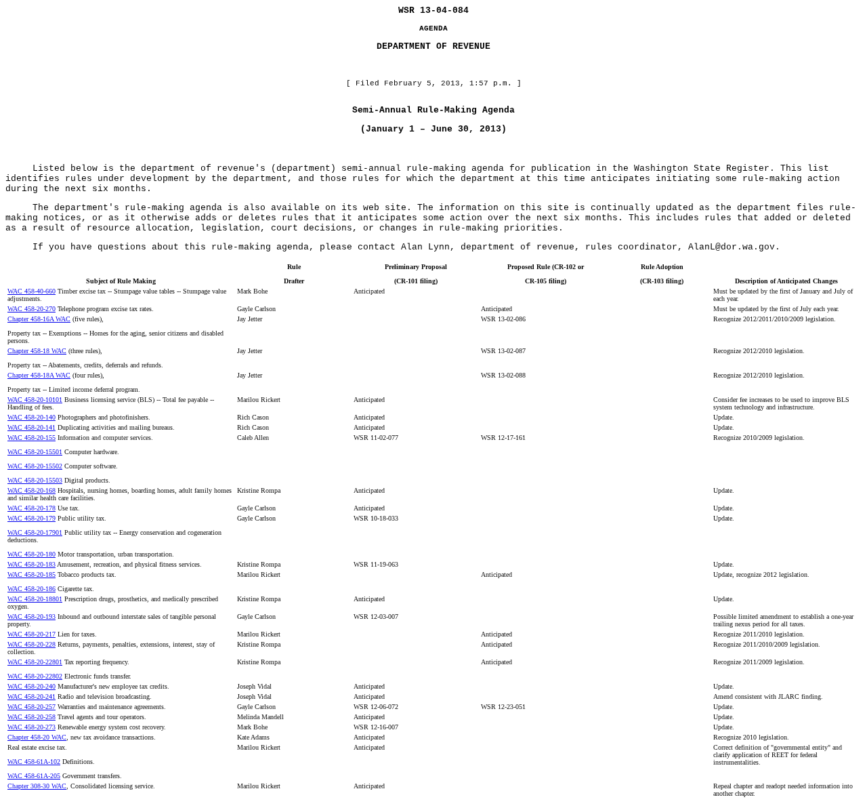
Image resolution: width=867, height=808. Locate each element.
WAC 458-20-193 (31, 616)
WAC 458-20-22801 (34, 662)
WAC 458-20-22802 (34, 676)
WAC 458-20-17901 (34, 532)
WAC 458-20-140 (31, 417)
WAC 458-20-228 (31, 644)
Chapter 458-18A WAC (38, 375)
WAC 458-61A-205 (33, 776)
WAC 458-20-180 (31, 554)
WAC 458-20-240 (31, 686)
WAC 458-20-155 (31, 437)
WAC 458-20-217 (31, 634)
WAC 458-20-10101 (34, 399)
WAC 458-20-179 (31, 518)
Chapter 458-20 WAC (36, 737)
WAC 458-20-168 (31, 490)
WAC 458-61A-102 (33, 761)
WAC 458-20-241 (31, 696)
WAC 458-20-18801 (34, 599)
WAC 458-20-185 (31, 574)
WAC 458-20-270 (31, 308)
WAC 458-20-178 (31, 508)
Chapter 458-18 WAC (36, 351)
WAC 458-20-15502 (34, 466)
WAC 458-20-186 (31, 588)
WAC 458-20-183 (31, 564)
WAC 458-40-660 (31, 291)
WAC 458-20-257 (31, 706)
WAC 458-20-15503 (34, 480)
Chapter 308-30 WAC (36, 786)
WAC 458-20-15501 (34, 452)
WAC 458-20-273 (31, 727)
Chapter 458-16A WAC (38, 319)
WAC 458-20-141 (31, 427)
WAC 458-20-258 (31, 717)
